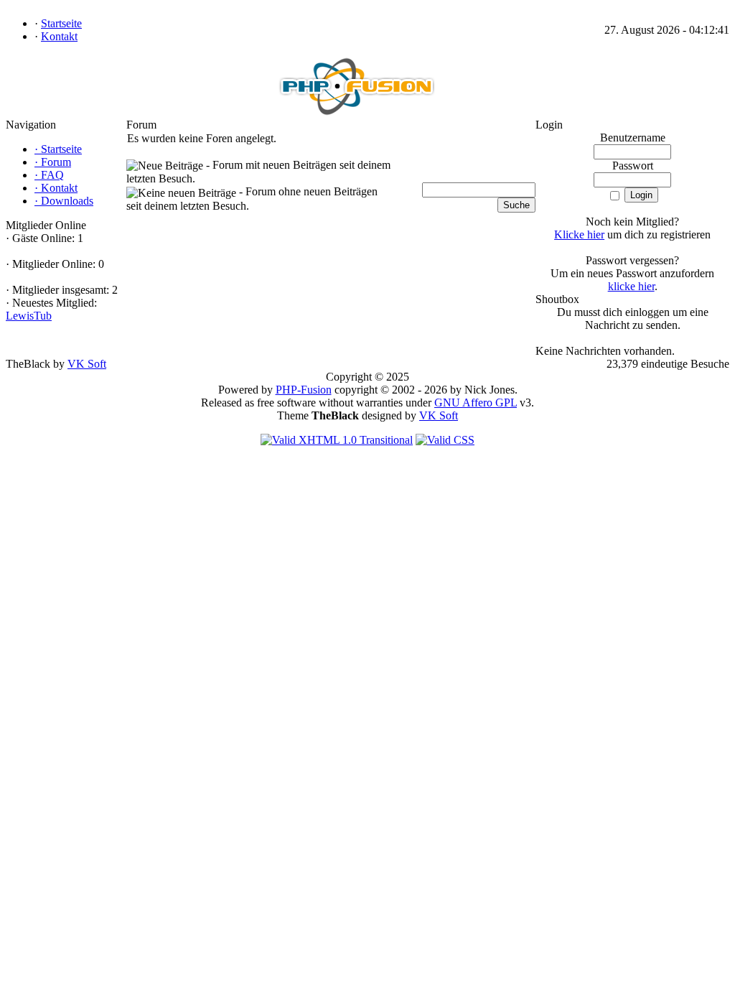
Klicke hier (579, 234)
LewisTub (29, 316)
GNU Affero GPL (475, 402)
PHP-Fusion (304, 389)
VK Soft (86, 364)
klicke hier (631, 286)
